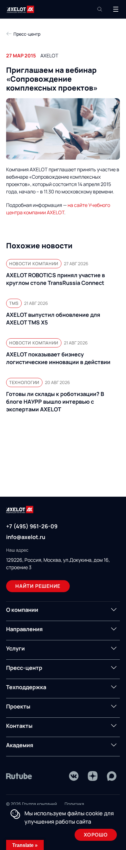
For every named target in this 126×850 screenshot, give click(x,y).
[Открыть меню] (115, 9)
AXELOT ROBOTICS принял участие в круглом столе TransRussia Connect (55, 278)
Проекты (18, 706)
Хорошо (96, 834)
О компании (22, 609)
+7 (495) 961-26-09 (31, 526)
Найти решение (38, 586)
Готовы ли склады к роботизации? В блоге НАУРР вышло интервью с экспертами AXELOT (55, 401)
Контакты (19, 725)
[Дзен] (92, 776)
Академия (19, 745)
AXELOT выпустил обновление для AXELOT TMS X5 (53, 318)
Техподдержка (26, 687)
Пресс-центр (24, 667)
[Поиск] (99, 9)
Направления (24, 629)
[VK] (73, 776)
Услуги (15, 648)
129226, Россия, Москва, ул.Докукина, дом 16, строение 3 (58, 564)
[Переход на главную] (20, 9)
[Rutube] (19, 776)
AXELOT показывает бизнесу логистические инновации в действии (58, 358)
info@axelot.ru (25, 537)
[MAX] (111, 776)
